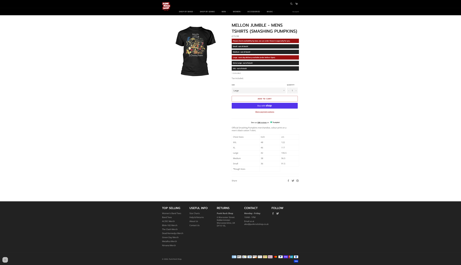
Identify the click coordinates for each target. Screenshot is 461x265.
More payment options (264, 112)
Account (295, 11)
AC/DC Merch (168, 221)
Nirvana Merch (169, 245)
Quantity (290, 85)
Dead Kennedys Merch (172, 233)
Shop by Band (186, 11)
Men (224, 11)
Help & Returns (196, 217)
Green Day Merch (170, 237)
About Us (193, 221)
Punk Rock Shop (175, 259)
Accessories (253, 11)
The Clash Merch (170, 229)
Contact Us (194, 225)
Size (233, 85)
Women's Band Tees (171, 213)
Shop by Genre (207, 11)
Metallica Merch (169, 241)
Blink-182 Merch (169, 225)
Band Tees (167, 217)
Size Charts (194, 213)
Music (270, 11)
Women (237, 11)
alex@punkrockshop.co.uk (256, 224)
